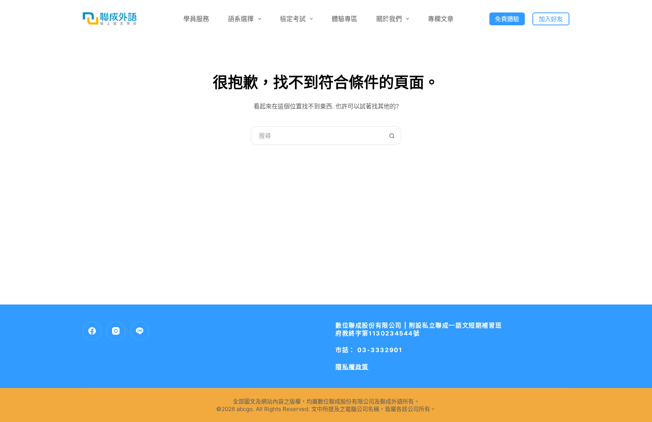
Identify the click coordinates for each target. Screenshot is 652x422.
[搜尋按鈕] (392, 135)
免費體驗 (507, 19)
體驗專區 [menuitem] (344, 19)
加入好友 (551, 19)
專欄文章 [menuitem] (441, 19)
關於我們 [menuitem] (389, 19)
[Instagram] (115, 331)
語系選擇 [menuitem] (241, 19)
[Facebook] (92, 331)
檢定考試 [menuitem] (293, 19)
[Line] (139, 331)
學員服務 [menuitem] (196, 19)
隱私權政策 (352, 367)
